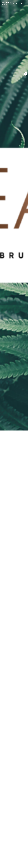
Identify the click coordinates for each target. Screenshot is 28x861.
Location (8, 2)
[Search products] (26, 74)
